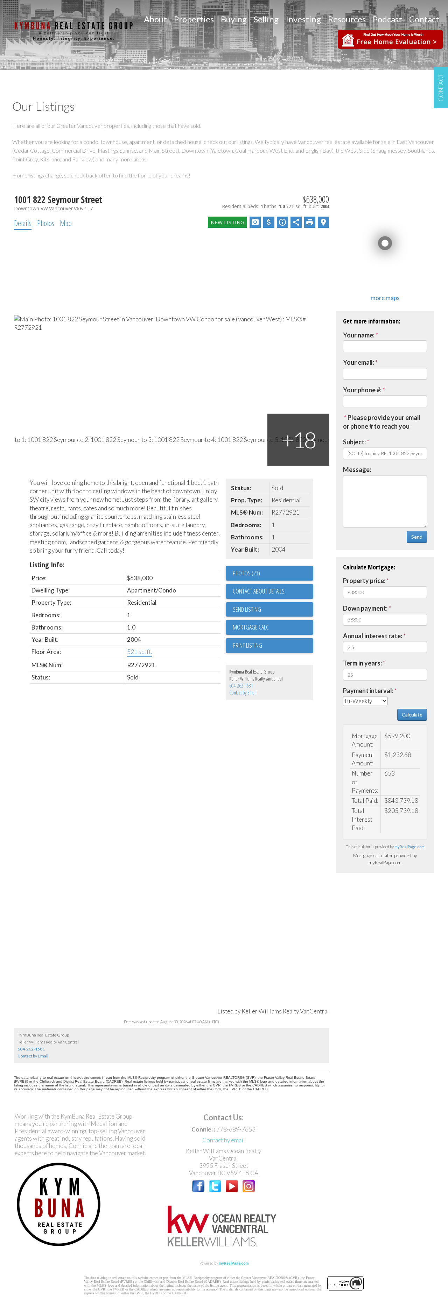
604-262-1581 (241, 685)
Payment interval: (368, 690)
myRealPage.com (409, 846)
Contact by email (223, 1140)
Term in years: (362, 663)
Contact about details (259, 591)
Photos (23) (246, 573)
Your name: (358, 335)
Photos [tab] (45, 223)
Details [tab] (22, 223)
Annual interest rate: (372, 636)
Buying (234, 19)
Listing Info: (47, 564)
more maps (385, 297)
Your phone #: (362, 390)
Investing (303, 19)
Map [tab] (66, 223)
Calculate (412, 715)
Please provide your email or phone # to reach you (381, 422)
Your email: (358, 362)
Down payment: (365, 608)
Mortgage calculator (273, 627)
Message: (357, 469)
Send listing (247, 609)
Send (416, 537)
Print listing (247, 645)
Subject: (354, 442)
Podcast (387, 19)
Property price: (364, 580)
